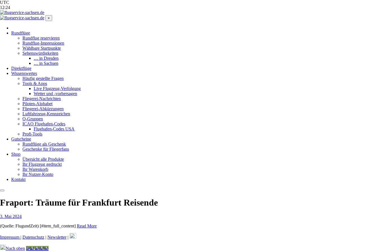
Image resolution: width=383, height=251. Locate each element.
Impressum (10, 237)
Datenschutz (33, 237)
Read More (87, 226)
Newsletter (56, 237)
